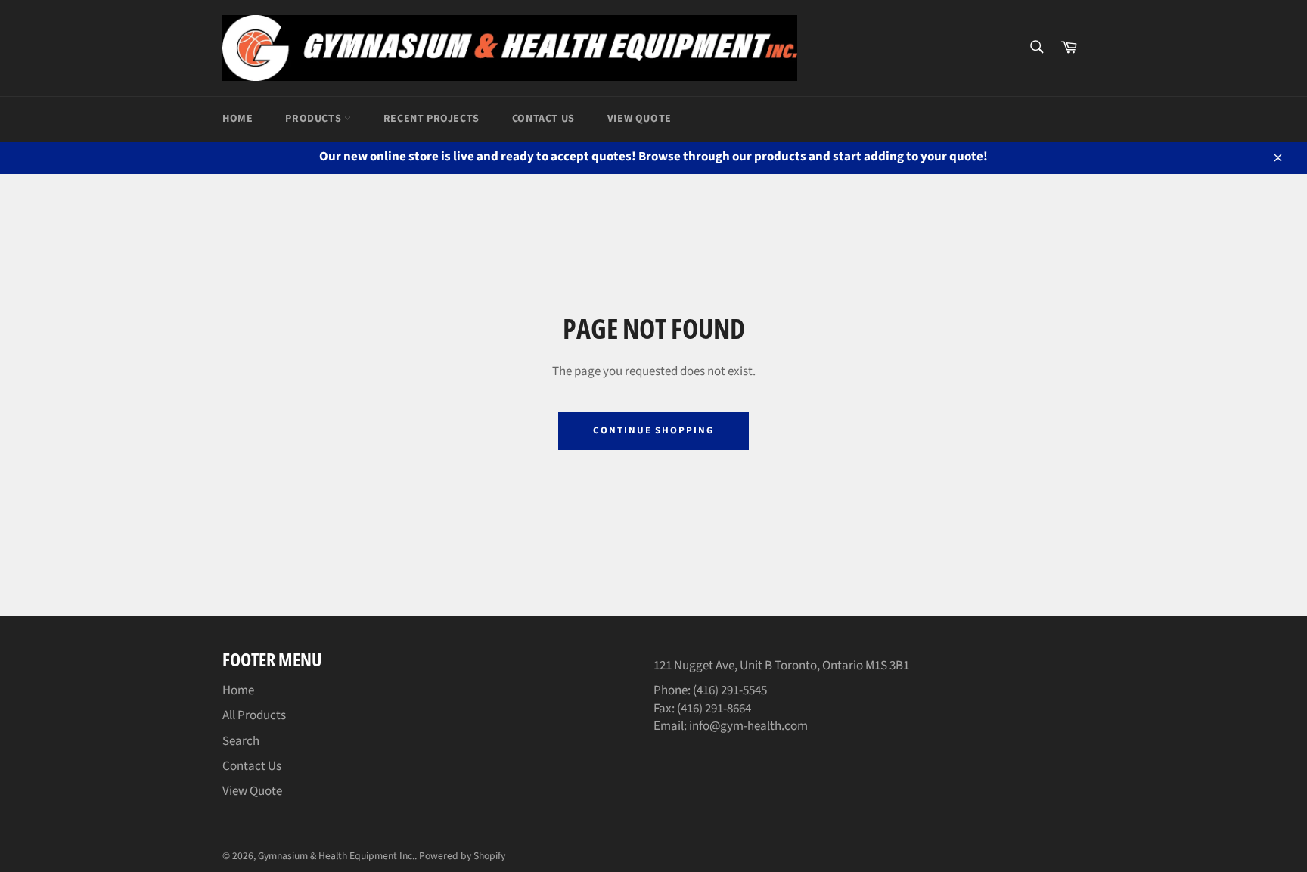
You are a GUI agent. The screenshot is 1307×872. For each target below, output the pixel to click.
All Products (254, 715)
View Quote (639, 118)
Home (237, 118)
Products (314, 118)
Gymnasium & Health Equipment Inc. (336, 856)
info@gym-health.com (747, 726)
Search (240, 741)
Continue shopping (653, 430)
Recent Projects (431, 118)
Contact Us (543, 118)
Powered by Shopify (462, 856)
